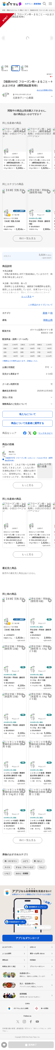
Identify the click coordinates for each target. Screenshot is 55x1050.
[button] (27, 97)
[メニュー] (50, 3)
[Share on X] (29, 433)
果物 (21, 10)
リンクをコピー (45, 433)
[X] (18, 1021)
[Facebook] (31, 1021)
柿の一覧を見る (27, 238)
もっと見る (27, 485)
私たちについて (27, 414)
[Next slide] (51, 38)
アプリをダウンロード (27, 938)
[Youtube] (37, 1021)
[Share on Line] (35, 433)
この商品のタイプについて (40, 305)
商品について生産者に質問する (27, 423)
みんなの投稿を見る (45, 90)
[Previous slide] (4, 38)
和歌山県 (48, 320)
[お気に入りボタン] (23, 130)
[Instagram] (24, 1021)
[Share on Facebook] (25, 433)
